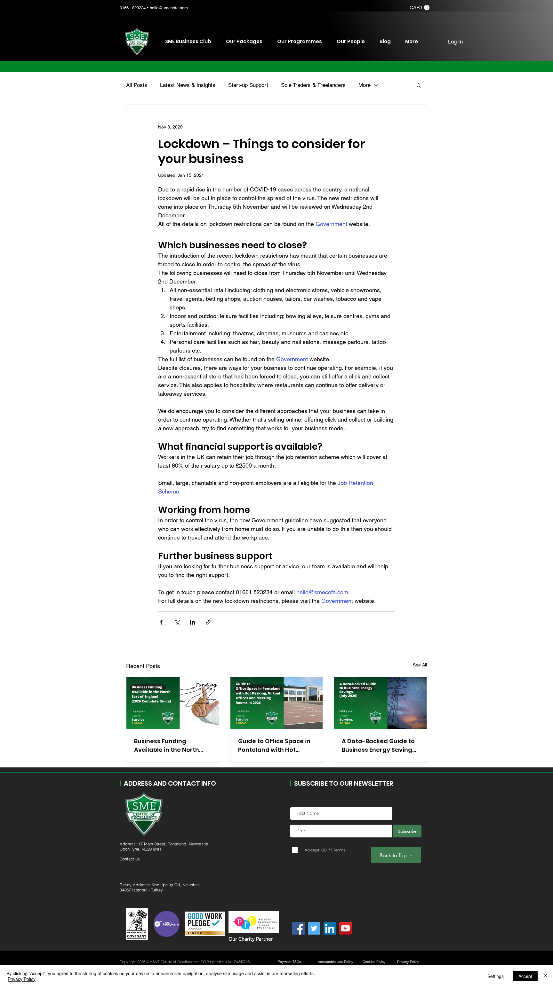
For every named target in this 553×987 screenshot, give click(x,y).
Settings (495, 976)
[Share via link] (208, 622)
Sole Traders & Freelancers (313, 85)
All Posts (136, 85)
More (364, 85)
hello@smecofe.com (169, 7)
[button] (419, 8)
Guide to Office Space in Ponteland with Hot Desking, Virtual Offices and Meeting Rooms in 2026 (274, 745)
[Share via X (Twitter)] (177, 622)
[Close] (545, 976)
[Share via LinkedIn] (192, 622)
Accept (525, 976)
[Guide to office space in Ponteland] (276, 703)
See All (420, 664)
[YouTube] (345, 928)
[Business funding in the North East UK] (172, 703)
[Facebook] (298, 928)
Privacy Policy (22, 979)
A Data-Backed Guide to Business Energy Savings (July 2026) (378, 745)
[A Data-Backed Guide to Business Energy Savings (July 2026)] (380, 703)
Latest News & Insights (187, 85)
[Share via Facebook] (161, 622)
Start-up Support (248, 85)
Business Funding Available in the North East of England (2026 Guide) (166, 745)
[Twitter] (314, 928)
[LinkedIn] (330, 928)
